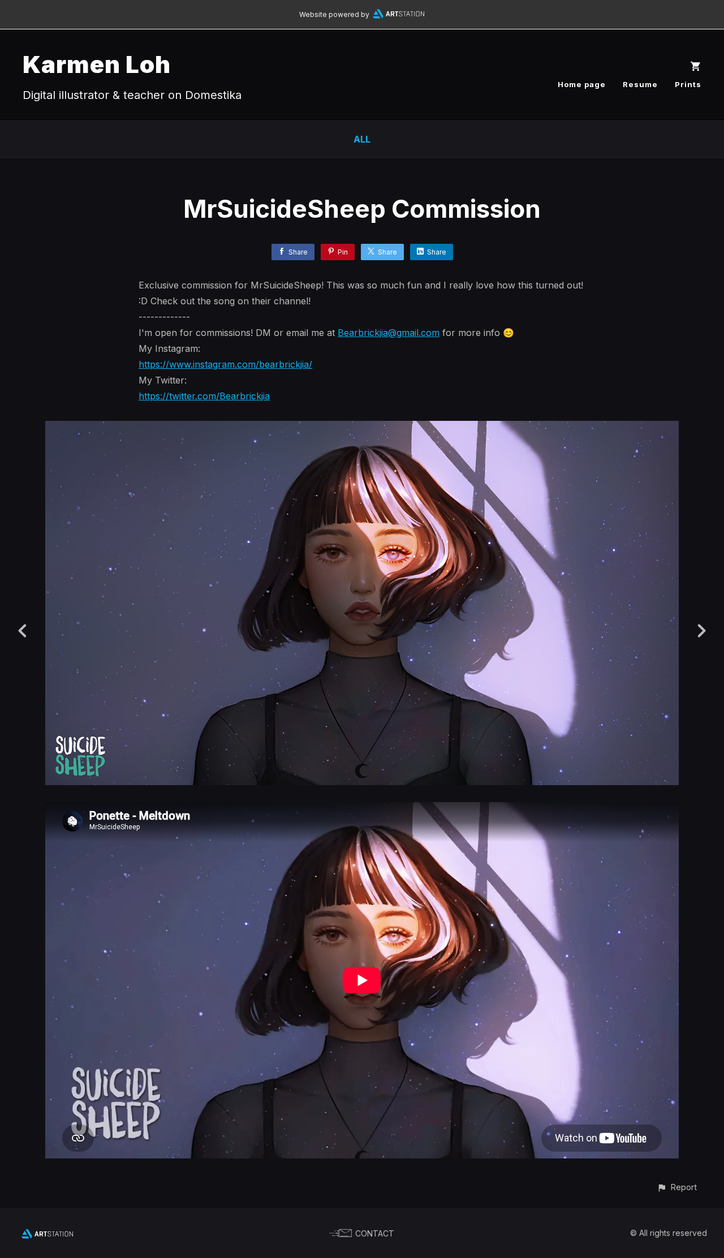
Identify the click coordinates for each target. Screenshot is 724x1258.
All (362, 139)
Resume (640, 84)
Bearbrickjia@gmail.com (388, 332)
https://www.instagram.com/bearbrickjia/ (225, 364)
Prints (688, 84)
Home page (582, 84)
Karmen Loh (97, 64)
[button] (676, 1187)
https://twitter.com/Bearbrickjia (204, 396)
